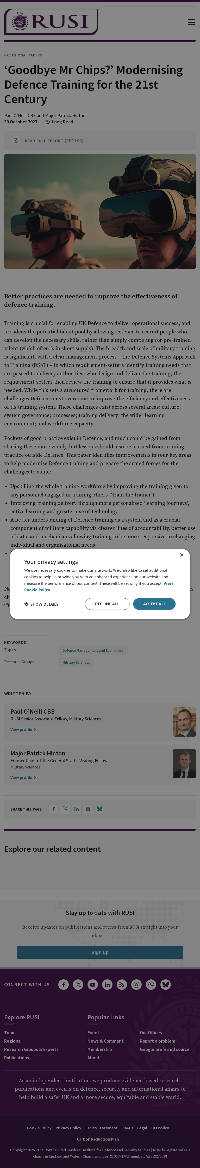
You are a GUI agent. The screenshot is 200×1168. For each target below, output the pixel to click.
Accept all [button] (154, 603)
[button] (41, 604)
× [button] (182, 555)
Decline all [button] (107, 603)
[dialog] (100, 584)
